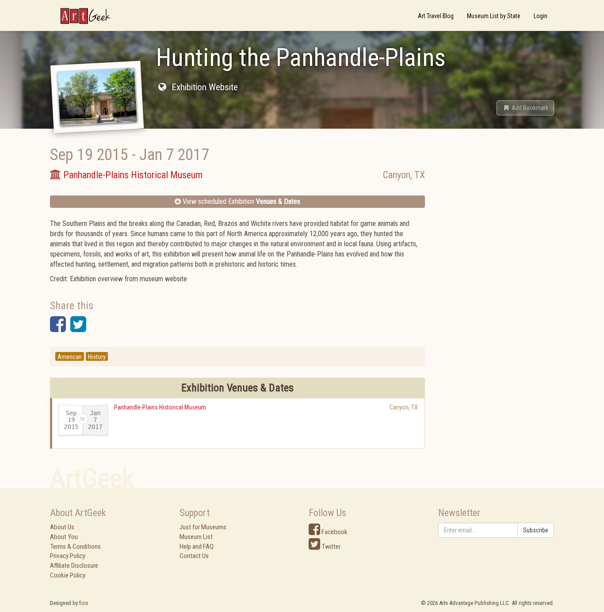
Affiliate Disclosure (74, 566)
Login (540, 15)
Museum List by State (493, 15)
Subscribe (535, 530)
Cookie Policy (67, 575)
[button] (525, 107)
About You (64, 537)
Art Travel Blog (436, 15)
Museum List (196, 537)
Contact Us (194, 556)
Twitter (330, 547)
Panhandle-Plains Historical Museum (160, 407)
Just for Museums (203, 527)
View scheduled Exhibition (240, 201)
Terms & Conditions (75, 547)
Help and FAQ (197, 547)
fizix (83, 603)
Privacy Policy (67, 556)
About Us (62, 527)
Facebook (334, 532)
